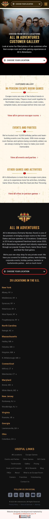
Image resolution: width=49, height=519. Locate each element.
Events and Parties (12, 459)
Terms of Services (26, 504)
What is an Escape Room (33, 473)
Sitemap (37, 504)
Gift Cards (41, 459)
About (17, 473)
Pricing (36, 464)
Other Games (28, 459)
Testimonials (16, 464)
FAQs (9, 473)
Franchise (23, 477)
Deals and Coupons (14, 468)
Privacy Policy (13, 504)
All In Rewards (30, 468)
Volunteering (36, 477)
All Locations (17, 455)
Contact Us (25, 482)
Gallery (27, 464)
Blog (42, 468)
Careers (12, 477)
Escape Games (31, 455)
